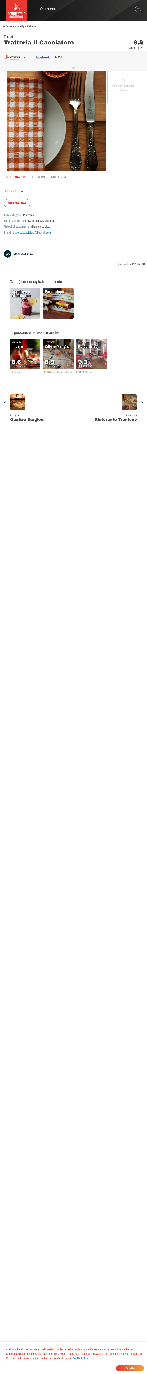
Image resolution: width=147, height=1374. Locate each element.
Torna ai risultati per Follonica (21, 26)
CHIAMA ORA (17, 203)
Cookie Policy (80, 1358)
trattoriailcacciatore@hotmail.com (32, 232)
